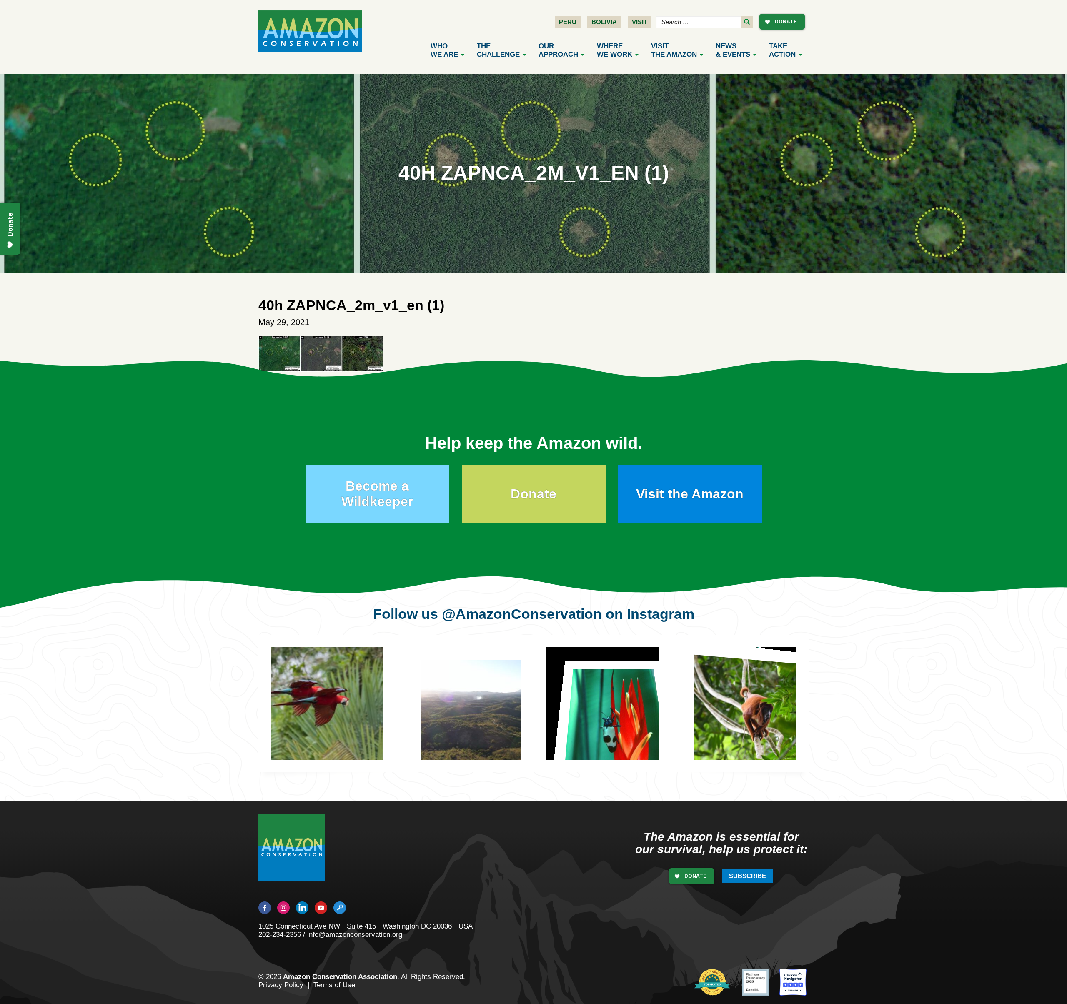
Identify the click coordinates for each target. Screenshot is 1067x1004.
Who (444, 50)
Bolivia (604, 21)
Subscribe (747, 875)
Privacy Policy (280, 985)
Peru (567, 21)
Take (782, 50)
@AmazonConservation (522, 614)
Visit (639, 21)
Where (614, 50)
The (498, 50)
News (733, 50)
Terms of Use (334, 985)
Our (558, 50)
